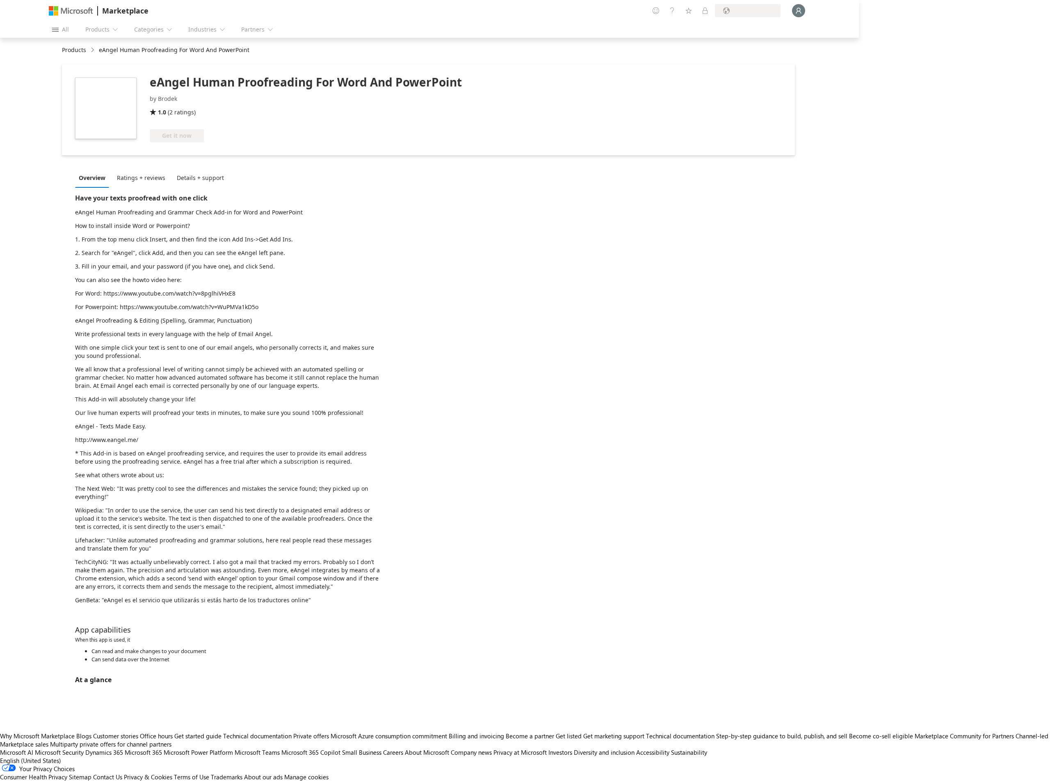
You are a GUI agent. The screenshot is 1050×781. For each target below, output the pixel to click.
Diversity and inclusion (604, 752)
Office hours (156, 736)
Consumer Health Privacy (33, 777)
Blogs (83, 736)
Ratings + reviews (141, 178)
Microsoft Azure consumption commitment (390, 736)
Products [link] (74, 50)
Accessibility (652, 752)
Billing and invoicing (476, 736)
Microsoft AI (16, 752)
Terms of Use (191, 777)
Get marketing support (613, 736)
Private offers (311, 736)
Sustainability (689, 752)
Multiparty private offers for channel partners (110, 744)
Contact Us (107, 777)
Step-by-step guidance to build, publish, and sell (781, 736)
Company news (471, 752)
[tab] (94, 177)
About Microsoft (427, 752)
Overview (92, 178)
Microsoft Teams (257, 752)
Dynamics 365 (104, 752)
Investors (560, 752)
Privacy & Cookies (148, 777)
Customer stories (115, 736)
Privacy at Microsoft (520, 752)
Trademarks (226, 777)
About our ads (263, 777)
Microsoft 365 (143, 752)
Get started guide (197, 736)
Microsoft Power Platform (198, 752)
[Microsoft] (71, 11)
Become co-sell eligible (881, 736)
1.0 (162, 112)
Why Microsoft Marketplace (37, 736)
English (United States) (30, 760)
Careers (393, 752)
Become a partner (530, 736)
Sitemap (80, 777)
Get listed (569, 736)
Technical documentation (257, 736)
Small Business (361, 752)
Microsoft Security (59, 752)
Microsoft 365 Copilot (310, 752)
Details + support (200, 178)
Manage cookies (306, 777)
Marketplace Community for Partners (964, 736)
